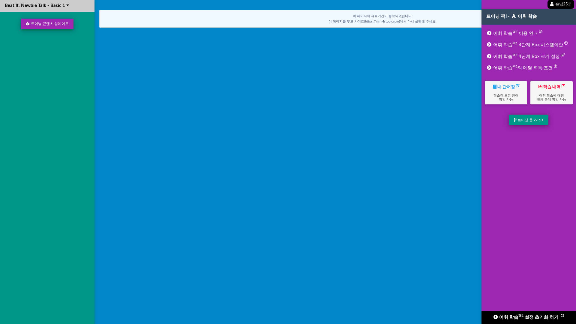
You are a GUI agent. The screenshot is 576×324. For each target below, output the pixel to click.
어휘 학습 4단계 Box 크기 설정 (526, 56)
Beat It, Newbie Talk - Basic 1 (35, 5)
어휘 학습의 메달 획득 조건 (523, 67)
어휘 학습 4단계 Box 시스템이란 (528, 44)
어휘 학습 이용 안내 (515, 33)
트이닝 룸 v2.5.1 (530, 120)
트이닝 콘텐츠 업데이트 (49, 24)
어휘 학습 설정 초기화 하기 (529, 317)
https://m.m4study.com (382, 21)
